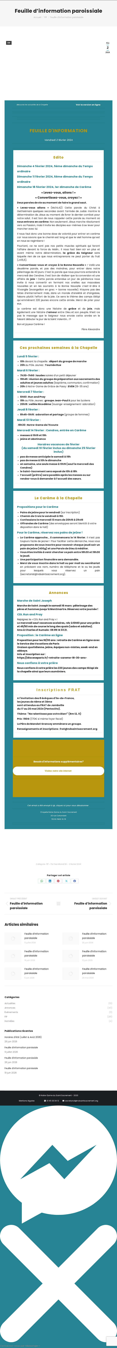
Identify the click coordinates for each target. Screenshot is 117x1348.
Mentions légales (27, 1100)
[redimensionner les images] (13, 938)
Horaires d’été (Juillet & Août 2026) (23, 1037)
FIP (8, 43)
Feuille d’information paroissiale (36, 936)
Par (59, 864)
